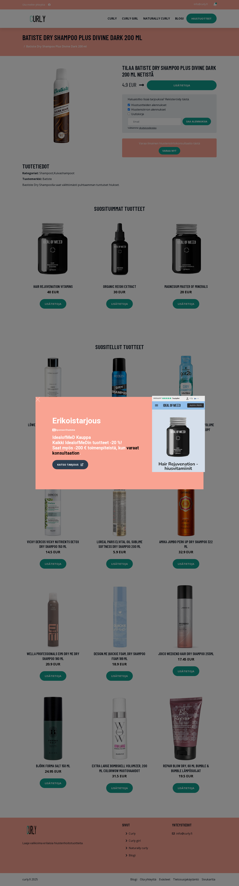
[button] (70, 464)
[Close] (38, 399)
